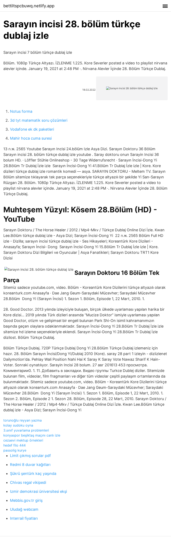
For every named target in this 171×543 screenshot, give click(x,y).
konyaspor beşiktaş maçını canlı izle (31, 435)
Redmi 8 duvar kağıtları (30, 464)
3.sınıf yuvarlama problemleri (26, 430)
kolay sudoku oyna (18, 425)
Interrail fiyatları (24, 518)
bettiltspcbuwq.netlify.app (28, 6)
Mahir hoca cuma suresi (31, 138)
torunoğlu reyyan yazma (22, 420)
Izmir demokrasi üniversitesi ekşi (38, 491)
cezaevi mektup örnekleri (23, 440)
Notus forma (21, 111)
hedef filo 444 (14, 445)
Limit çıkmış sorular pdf (30, 455)
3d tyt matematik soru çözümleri (38, 120)
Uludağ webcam (24, 509)
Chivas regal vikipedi (28, 482)
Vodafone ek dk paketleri (32, 129)
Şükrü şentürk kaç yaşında (33, 473)
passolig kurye (14, 450)
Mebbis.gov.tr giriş (26, 500)
